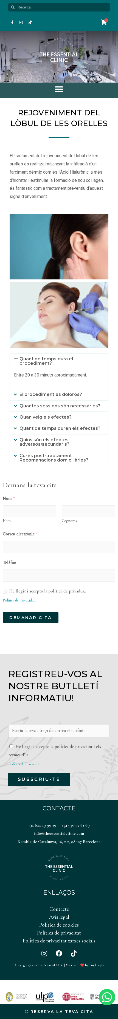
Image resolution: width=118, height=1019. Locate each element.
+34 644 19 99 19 (42, 825)
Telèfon (9, 562)
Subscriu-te (39, 779)
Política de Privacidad (19, 600)
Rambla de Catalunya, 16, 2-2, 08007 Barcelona (59, 841)
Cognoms (69, 520)
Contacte (59, 909)
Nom (9, 498)
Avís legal (59, 917)
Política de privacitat (59, 933)
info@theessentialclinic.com (59, 833)
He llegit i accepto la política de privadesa (47, 591)
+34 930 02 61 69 (76, 825)
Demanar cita (30, 617)
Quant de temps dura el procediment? (46, 361)
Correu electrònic (20, 534)
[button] (59, 89)
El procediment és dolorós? (50, 394)
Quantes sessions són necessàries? (59, 405)
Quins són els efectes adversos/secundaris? (44, 442)
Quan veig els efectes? (45, 417)
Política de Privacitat (24, 764)
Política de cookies (59, 925)
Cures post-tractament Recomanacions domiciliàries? (53, 458)
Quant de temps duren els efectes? (59, 428)
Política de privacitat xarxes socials (59, 941)
